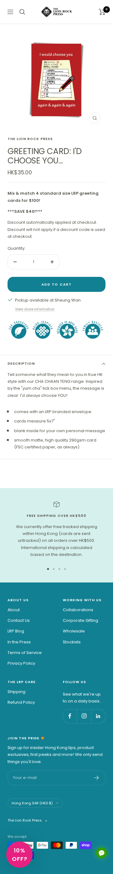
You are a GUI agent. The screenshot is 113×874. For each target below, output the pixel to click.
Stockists (72, 642)
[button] (19, 855)
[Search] (22, 12)
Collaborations (78, 610)
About (14, 610)
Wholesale (74, 631)
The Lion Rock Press (30, 138)
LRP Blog (16, 631)
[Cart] (102, 12)
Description (21, 363)
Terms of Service (25, 653)
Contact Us (19, 620)
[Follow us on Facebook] (70, 716)
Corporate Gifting (80, 620)
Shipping (16, 692)
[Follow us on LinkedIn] (98, 716)
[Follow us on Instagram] (84, 716)
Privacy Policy (21, 663)
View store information (35, 309)
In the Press (19, 642)
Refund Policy (21, 702)
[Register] (96, 778)
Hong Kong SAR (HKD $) (32, 803)
